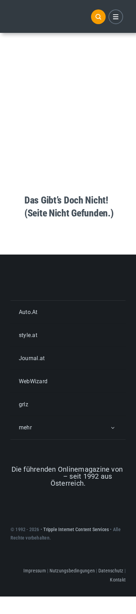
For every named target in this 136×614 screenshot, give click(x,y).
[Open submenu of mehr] (113, 427)
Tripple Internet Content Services (76, 529)
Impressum (34, 570)
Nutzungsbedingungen (72, 570)
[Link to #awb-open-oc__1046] (98, 16)
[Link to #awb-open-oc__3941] (115, 16)
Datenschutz (110, 570)
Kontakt (118, 580)
